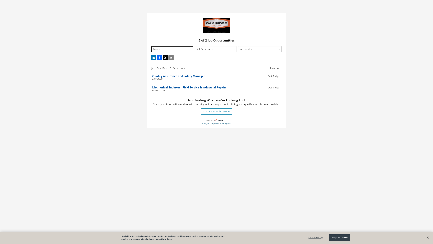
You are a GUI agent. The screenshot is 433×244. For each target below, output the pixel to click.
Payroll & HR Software (222, 123)
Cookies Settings (316, 237)
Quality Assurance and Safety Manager (178, 76)
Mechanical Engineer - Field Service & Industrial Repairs (189, 87)
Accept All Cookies (340, 237)
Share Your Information (216, 111)
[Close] (427, 237)
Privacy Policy (207, 123)
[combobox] (216, 49)
